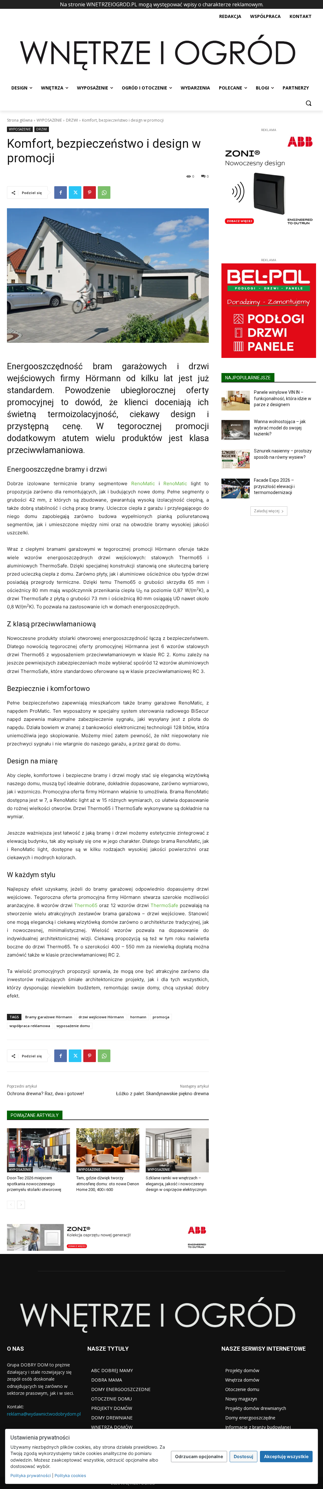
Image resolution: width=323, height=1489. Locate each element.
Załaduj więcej (266, 511)
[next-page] (21, 1205)
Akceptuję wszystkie (286, 1456)
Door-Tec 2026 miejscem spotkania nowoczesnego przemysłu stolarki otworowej (34, 1184)
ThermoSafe (164, 905)
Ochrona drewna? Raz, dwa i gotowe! (45, 1093)
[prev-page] (11, 1205)
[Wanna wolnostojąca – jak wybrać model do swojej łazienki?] (235, 430)
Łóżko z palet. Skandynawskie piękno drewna (162, 1093)
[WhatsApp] (104, 192)
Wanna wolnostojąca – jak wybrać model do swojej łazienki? (280, 427)
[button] (308, 103)
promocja (161, 1017)
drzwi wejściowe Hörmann (101, 1017)
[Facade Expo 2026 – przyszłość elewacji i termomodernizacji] (235, 488)
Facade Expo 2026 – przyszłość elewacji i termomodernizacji (274, 486)
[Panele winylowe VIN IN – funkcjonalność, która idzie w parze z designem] (235, 401)
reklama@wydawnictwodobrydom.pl (44, 1414)
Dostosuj (243, 1456)
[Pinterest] (89, 192)
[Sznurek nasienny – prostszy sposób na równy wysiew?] (235, 459)
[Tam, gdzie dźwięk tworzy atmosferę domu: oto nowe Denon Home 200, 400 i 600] (107, 1150)
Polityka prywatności (30, 1475)
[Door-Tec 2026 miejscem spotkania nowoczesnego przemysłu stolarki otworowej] (38, 1150)
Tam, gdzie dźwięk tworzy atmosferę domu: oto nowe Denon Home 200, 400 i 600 (107, 1184)
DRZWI (72, 120)
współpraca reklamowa (29, 1025)
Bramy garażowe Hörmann (48, 1017)
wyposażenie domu (73, 1025)
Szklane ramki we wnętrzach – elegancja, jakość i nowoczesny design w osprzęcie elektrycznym (176, 1184)
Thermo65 (85, 905)
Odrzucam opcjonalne (199, 1456)
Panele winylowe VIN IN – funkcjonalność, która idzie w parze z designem (282, 398)
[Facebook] (60, 192)
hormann (138, 1017)
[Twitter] (75, 192)
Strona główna (19, 120)
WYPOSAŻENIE (49, 120)
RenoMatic (143, 483)
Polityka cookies (70, 1475)
